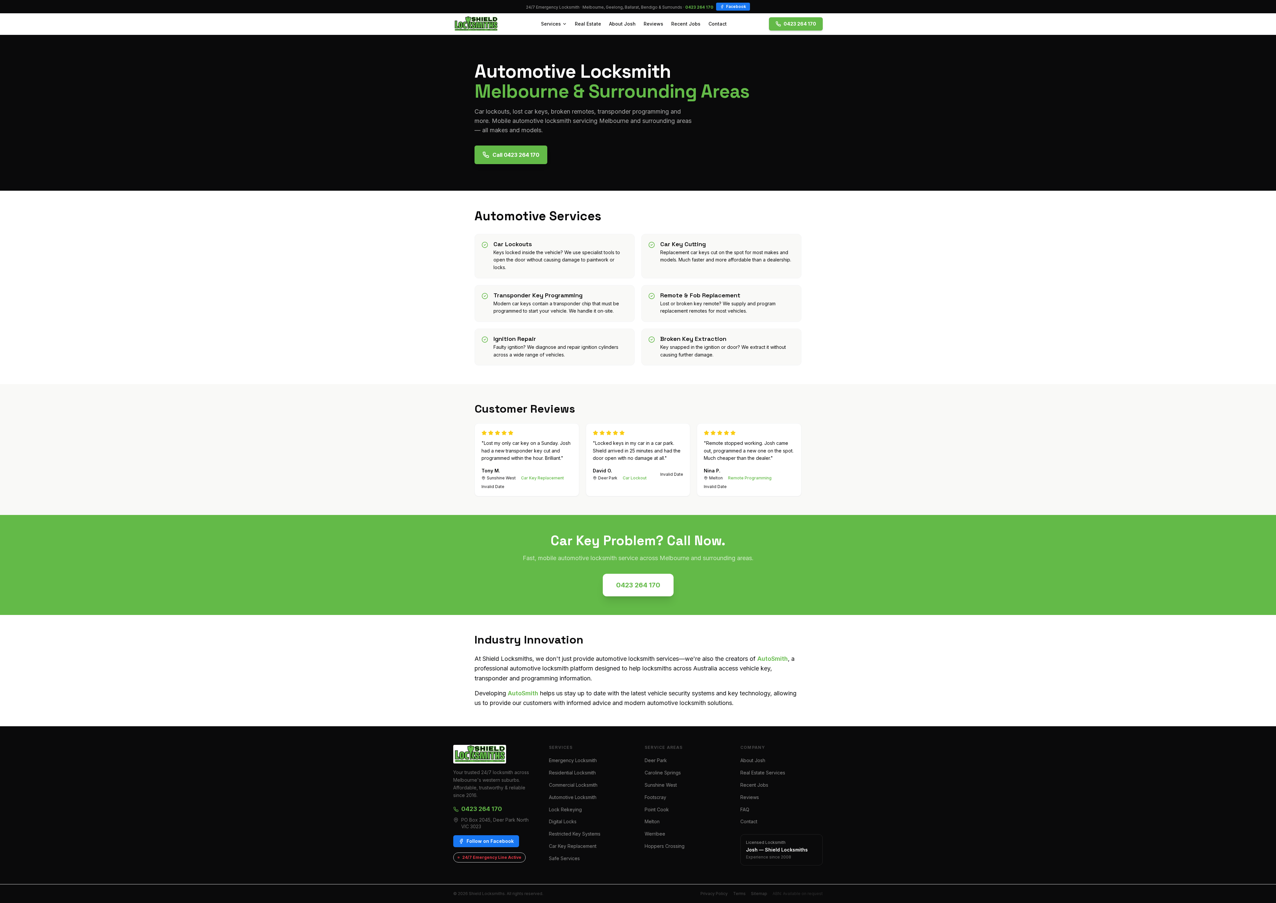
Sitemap (759, 893)
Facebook (736, 6)
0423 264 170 (699, 7)
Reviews (653, 24)
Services (551, 24)
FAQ (744, 809)
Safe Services (564, 858)
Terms (739, 893)
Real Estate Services (762, 772)
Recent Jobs (685, 24)
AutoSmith (772, 658)
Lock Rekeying (565, 809)
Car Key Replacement (572, 846)
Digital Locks (563, 821)
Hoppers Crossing (665, 846)
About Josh (622, 24)
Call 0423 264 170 (515, 154)
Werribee (655, 834)
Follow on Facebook (490, 841)
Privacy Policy (714, 893)
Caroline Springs (663, 772)
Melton (652, 821)
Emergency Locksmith (573, 760)
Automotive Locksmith (572, 797)
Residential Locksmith (572, 772)
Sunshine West (661, 785)
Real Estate (588, 24)
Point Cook (657, 809)
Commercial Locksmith (573, 785)
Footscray (655, 797)
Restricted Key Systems (574, 834)
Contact (717, 24)
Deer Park (656, 760)
